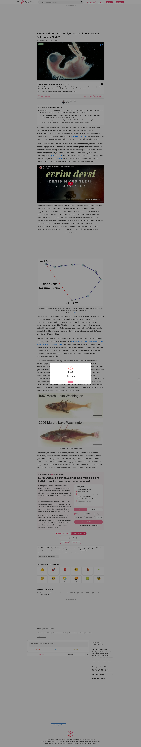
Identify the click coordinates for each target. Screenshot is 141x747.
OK (70, 382)
